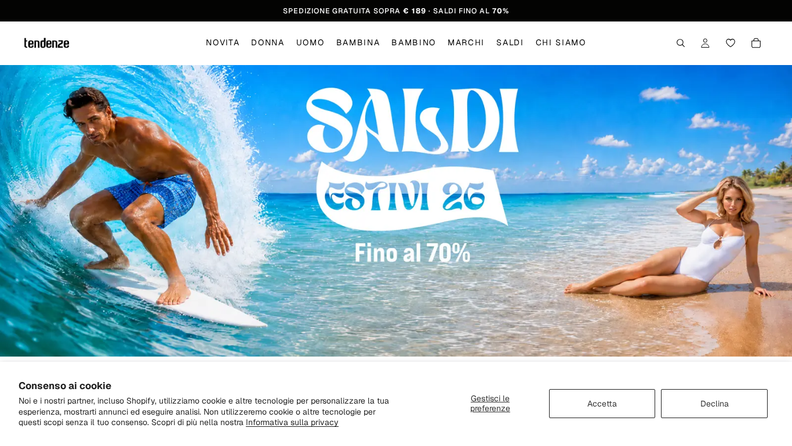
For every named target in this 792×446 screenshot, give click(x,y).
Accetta (602, 403)
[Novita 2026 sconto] (396, 211)
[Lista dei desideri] (730, 43)
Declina (714, 403)
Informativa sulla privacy (292, 422)
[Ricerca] (680, 43)
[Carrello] (756, 43)
